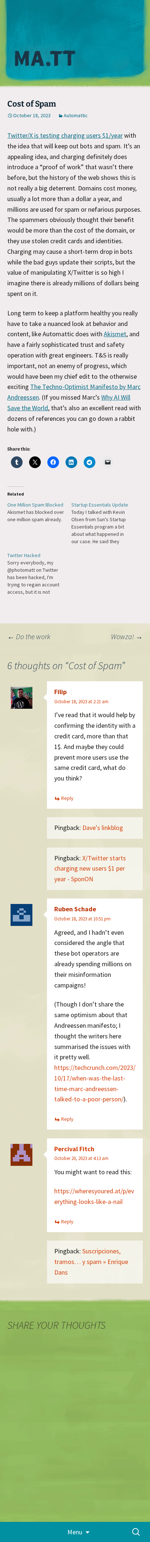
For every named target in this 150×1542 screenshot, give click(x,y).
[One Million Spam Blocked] (39, 512)
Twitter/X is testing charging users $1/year (65, 135)
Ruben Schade (75, 909)
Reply (67, 798)
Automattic (76, 115)
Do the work (28, 636)
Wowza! (127, 636)
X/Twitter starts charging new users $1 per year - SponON (90, 868)
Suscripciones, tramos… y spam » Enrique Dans (91, 1261)
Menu (74, 1532)
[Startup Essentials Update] (103, 523)
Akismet (115, 334)
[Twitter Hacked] (39, 574)
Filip (60, 691)
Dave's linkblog (102, 827)
